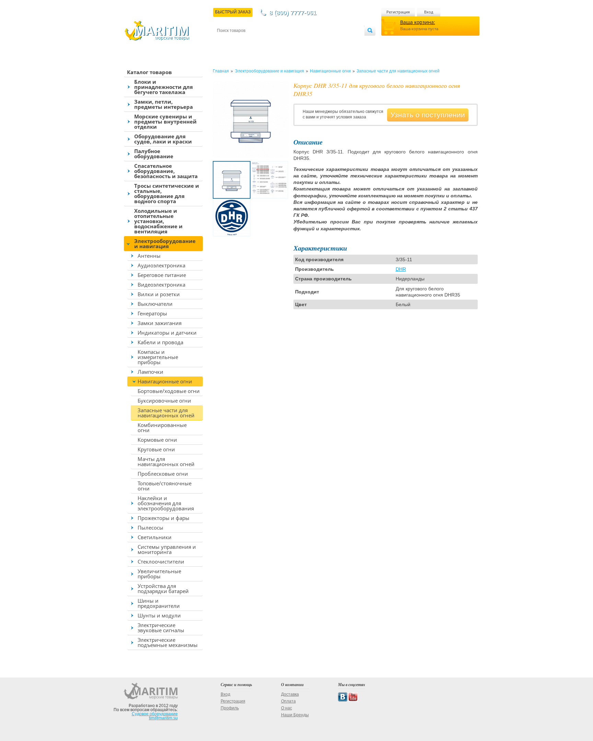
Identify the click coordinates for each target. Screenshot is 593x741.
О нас (286, 708)
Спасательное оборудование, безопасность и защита (166, 171)
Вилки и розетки (159, 294)
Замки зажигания (160, 323)
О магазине (299, 42)
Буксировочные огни (164, 400)
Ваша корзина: (417, 22)
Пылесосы (150, 527)
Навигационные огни (165, 381)
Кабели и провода (160, 342)
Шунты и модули (159, 615)
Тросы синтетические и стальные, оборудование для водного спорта (166, 193)
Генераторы (152, 313)
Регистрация (398, 11)
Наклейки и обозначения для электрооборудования (166, 503)
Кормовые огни (157, 439)
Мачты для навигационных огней (166, 461)
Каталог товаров (149, 72)
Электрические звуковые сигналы (161, 628)
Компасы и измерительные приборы (158, 357)
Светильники (155, 537)
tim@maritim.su (163, 718)
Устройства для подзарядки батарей (163, 588)
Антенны (149, 255)
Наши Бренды (295, 715)
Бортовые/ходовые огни (169, 390)
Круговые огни (156, 449)
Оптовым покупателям (343, 42)
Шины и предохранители (159, 603)
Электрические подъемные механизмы (168, 642)
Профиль (230, 708)
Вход (428, 11)
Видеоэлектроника (161, 284)
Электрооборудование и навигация (165, 244)
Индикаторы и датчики (167, 332)
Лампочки (150, 371)
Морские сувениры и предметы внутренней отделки (165, 121)
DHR (401, 269)
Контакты (225, 42)
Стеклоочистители (161, 561)
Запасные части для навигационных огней (166, 413)
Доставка (250, 42)
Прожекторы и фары (163, 517)
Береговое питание (162, 274)
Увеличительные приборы (159, 574)
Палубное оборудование (153, 154)
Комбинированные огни (162, 427)
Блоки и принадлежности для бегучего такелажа (163, 86)
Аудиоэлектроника (161, 265)
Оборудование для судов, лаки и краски (163, 139)
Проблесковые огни (163, 473)
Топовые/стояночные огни (164, 486)
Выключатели (155, 303)
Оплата (274, 42)
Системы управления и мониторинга (167, 549)
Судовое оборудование (155, 713)
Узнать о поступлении (428, 115)
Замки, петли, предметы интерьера (163, 104)
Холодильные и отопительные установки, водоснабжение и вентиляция (158, 221)
